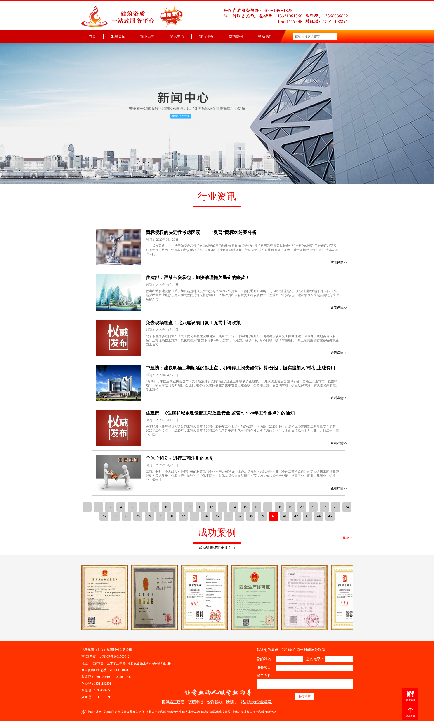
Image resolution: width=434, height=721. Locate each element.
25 (104, 516)
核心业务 (206, 36)
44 (319, 516)
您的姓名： (266, 659)
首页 (92, 36)
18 (279, 507)
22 (324, 507)
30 (160, 516)
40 (273, 516)
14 (234, 507)
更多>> (348, 537)
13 (222, 507)
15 (245, 507)
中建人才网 (94, 712)
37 (239, 516)
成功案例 (236, 36)
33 (194, 516)
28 (138, 516)
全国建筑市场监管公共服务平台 (123, 712)
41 (285, 516)
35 (217, 516)
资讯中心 (177, 36)
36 (228, 516)
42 (296, 516)
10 (189, 507)
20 (302, 507)
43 (307, 516)
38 (251, 516)
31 (172, 516)
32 (183, 516)
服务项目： (266, 667)
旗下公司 (147, 36)
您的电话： (315, 659)
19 (290, 507)
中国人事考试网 (189, 712)
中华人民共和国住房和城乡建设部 (254, 712)
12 (211, 507)
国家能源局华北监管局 (216, 712)
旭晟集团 (118, 36)
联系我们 (265, 36)
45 (330, 516)
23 (335, 507)
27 (126, 516)
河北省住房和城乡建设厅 (162, 712)
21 (313, 507)
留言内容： (266, 675)
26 (115, 516)
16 (256, 507)
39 (262, 516)
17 (268, 507)
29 (149, 516)
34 (206, 516)
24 (347, 507)
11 (200, 507)
